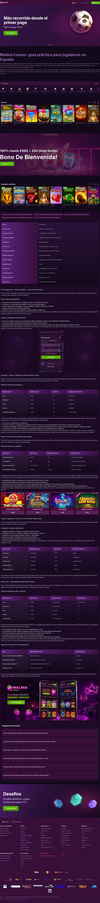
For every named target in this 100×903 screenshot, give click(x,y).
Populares (23, 833)
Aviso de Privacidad (5, 856)
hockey (83, 842)
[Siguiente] (97, 25)
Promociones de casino (26, 856)
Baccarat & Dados (45, 842)
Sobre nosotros (4, 828)
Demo (2, 124)
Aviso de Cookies (4, 860)
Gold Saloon (44, 830)
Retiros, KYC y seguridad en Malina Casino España (47, 217)
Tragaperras (23, 845)
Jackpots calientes (8, 184)
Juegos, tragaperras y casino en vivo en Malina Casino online (17, 217)
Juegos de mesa (24, 847)
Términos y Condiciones (47, 855)
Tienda (22, 863)
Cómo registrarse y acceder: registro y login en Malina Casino (17, 214)
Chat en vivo (17, 821)
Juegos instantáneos (25, 842)
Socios (63, 855)
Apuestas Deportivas (86, 828)
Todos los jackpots (66, 845)
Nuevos (4, 102)
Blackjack (43, 835)
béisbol (83, 847)
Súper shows (44, 840)
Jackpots (63, 842)
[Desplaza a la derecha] (98, 89)
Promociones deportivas (26, 858)
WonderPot (64, 828)
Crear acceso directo (5, 833)
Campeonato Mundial (25, 835)
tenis (82, 835)
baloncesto (84, 840)
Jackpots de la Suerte (66, 833)
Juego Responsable (5, 858)
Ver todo (90, 102)
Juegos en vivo (24, 840)
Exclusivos (23, 837)
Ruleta (42, 833)
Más (66, 872)
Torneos (22, 865)
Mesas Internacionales (46, 837)
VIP (21, 867)
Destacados (23, 828)
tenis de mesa (85, 837)
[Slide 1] (47, 44)
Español (7, 821)
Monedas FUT (44, 853)
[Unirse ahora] (50, 26)
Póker (42, 845)
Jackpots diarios (65, 840)
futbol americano (85, 845)
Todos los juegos (24, 849)
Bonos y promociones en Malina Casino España (76, 214)
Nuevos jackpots (65, 835)
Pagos (63, 853)
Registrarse (95, 2)
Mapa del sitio (3, 835)
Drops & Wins (64, 837)
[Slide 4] (52, 44)
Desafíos (22, 860)
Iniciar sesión (85, 2)
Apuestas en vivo (85, 830)
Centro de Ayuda (4, 830)
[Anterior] (2, 25)
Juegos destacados (46, 828)
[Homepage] (6, 2)
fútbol (83, 833)
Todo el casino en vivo (46, 847)
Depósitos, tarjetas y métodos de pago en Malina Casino (49, 214)
